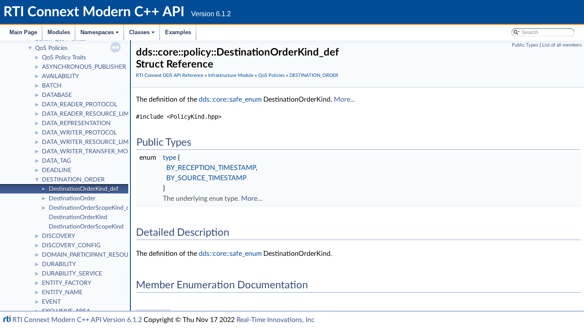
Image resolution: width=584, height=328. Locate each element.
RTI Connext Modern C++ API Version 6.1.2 (77, 319)
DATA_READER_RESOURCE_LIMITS (90, 114)
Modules (58, 32)
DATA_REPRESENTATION (76, 123)
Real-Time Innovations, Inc (275, 319)
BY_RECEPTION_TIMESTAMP (211, 167)
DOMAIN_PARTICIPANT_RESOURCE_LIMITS (101, 255)
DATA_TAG (56, 161)
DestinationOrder (72, 199)
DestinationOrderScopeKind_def (92, 208)
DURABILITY (59, 264)
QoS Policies (51, 48)
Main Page (23, 32)
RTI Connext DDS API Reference (170, 75)
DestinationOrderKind (78, 217)
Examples (178, 32)
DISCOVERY (58, 236)
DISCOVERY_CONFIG (71, 246)
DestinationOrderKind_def (83, 189)
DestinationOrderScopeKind (86, 227)
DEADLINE (56, 170)
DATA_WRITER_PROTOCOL (79, 133)
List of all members (562, 45)
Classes (142, 34)
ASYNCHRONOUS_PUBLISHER (84, 67)
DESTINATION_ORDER (73, 180)
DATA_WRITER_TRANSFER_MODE (89, 152)
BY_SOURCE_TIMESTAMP (206, 178)
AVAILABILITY (60, 76)
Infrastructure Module (231, 75)
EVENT (51, 302)
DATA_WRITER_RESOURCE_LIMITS (89, 142)
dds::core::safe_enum (230, 99)
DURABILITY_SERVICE (72, 274)
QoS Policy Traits (64, 58)
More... (344, 99)
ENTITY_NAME (62, 293)
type (169, 157)
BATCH (52, 86)
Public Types (525, 45)
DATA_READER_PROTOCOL (79, 105)
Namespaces (100, 34)
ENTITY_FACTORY (66, 283)
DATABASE (57, 95)
